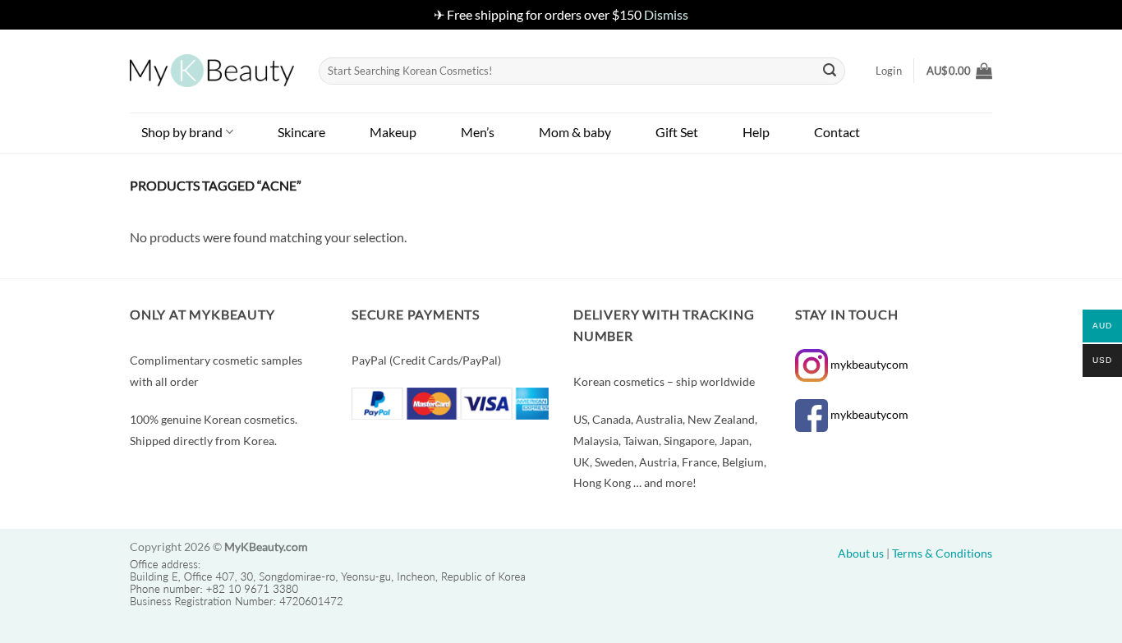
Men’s (477, 132)
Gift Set (676, 132)
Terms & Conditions (942, 553)
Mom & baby (575, 132)
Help (756, 132)
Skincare (301, 132)
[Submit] (830, 71)
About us (861, 553)
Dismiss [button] (666, 14)
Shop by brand (182, 132)
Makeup (393, 132)
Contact (837, 132)
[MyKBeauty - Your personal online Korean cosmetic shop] (212, 70)
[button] (959, 71)
